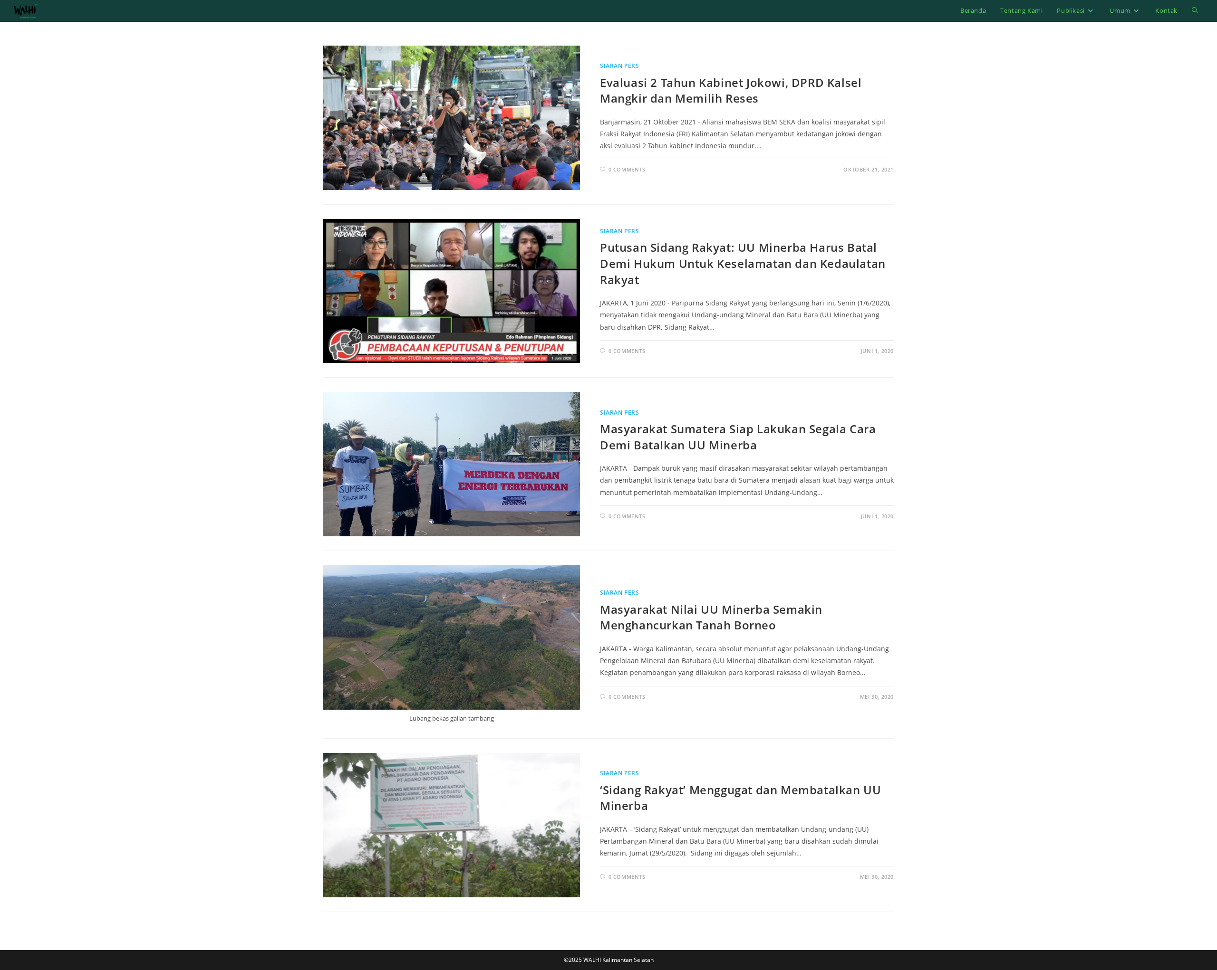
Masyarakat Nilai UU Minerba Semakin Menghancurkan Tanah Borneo (711, 617)
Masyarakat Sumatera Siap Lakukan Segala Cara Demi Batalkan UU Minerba (738, 437)
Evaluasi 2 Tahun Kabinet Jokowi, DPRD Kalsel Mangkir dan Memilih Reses (730, 90)
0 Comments (627, 169)
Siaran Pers (619, 66)
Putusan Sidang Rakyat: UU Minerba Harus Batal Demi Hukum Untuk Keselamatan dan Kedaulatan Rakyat (743, 263)
